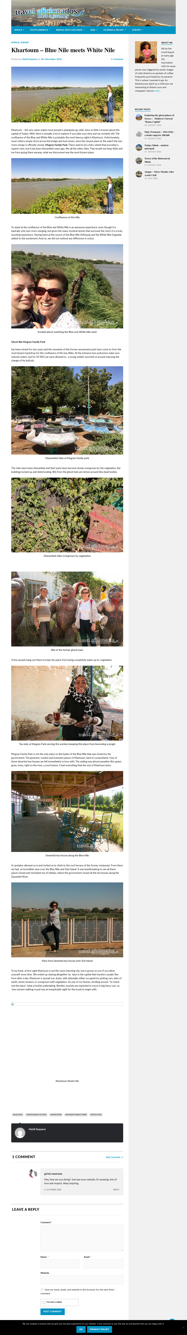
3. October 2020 (52, 1190)
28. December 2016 (51, 59)
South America (39, 30)
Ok (81, 1329)
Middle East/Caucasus (69, 30)
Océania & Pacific (113, 30)
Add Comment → (114, 1157)
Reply (116, 1190)
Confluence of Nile (36, 1114)
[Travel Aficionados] (93, 13)
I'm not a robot (54, 1302)
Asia (92, 30)
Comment (46, 1222)
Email (87, 1257)
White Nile (96, 1114)
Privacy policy (99, 1329)
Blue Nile (17, 1114)
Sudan (25, 42)
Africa (18, 30)
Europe (136, 30)
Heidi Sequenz (29, 59)
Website (44, 1273)
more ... (158, 91)
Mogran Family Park (76, 1114)
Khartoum (56, 1114)
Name (44, 1257)
